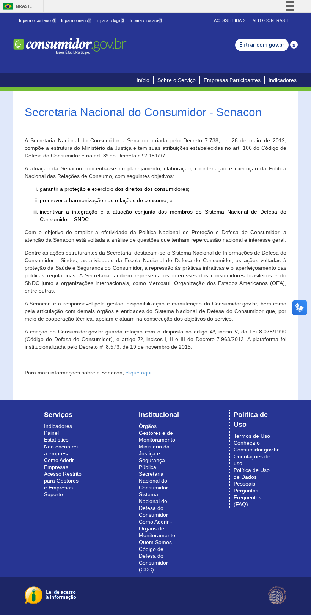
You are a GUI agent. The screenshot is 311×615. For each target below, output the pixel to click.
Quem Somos (155, 542)
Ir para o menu (76, 20)
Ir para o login (110, 20)
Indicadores (283, 80)
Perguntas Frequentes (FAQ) (247, 497)
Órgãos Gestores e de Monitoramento (157, 433)
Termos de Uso (252, 436)
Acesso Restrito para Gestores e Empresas (63, 481)
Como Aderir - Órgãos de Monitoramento (157, 528)
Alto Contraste (271, 20)
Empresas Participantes (232, 80)
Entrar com (261, 45)
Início (143, 80)
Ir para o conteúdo (37, 20)
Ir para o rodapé (146, 20)
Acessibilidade (230, 20)
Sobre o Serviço (176, 80)
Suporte (53, 494)
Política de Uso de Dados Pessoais (252, 477)
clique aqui (138, 373)
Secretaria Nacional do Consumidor (153, 481)
